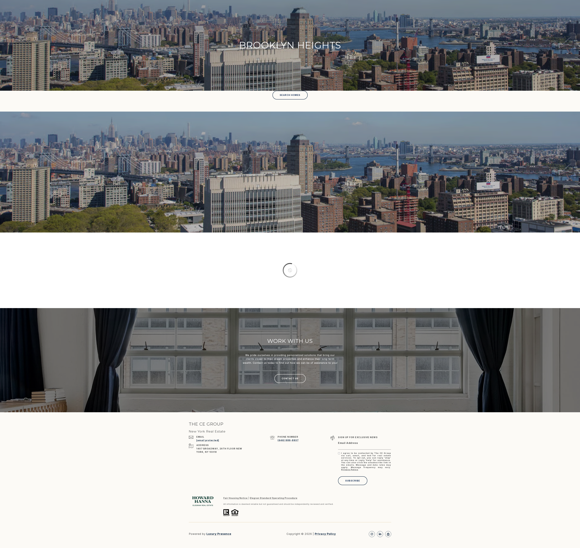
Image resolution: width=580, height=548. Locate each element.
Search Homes (290, 95)
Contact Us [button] (290, 378)
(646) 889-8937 (288, 440)
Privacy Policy (349, 469)
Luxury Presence (218, 533)
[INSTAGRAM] (372, 534)
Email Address (348, 442)
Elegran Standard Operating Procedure (273, 498)
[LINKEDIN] (380, 534)
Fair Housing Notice (235, 498)
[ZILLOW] (388, 534)
